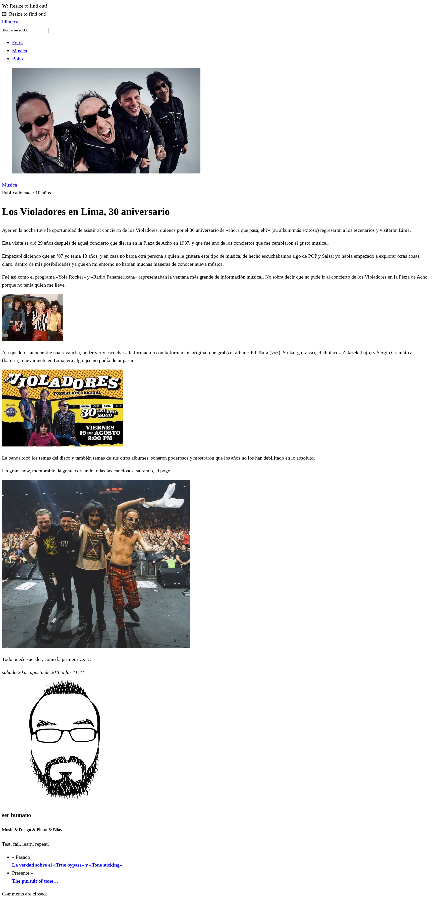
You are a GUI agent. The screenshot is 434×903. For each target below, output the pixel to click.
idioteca (10, 21)
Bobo (17, 58)
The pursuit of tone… (35, 881)
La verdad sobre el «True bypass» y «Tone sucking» (67, 865)
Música (19, 50)
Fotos (17, 42)
